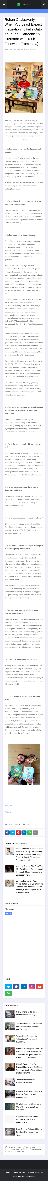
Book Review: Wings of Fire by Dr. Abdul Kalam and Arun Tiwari (29, 1132)
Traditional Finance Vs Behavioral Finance (25, 1081)
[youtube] (39, 986)
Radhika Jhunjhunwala (14, 49)
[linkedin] (24, 986)
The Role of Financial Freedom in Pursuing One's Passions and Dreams (29, 1026)
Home (8, 1172)
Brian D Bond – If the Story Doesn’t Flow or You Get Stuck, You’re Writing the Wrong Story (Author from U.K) (29, 1068)
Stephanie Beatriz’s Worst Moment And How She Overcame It (27, 1119)
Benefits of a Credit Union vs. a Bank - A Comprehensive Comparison (29, 1094)
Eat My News (30, 1177)
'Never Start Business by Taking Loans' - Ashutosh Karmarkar (26, 1039)
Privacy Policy (19, 1172)
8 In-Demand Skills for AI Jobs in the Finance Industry (29, 1013)
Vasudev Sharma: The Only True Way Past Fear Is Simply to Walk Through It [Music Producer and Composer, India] (29, 870)
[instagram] (32, 986)
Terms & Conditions (35, 1172)
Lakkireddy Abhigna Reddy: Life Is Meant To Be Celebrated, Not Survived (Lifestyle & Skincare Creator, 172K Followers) (29, 1053)
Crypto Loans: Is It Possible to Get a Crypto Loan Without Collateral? (28, 1107)
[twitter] (8, 986)
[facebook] (16, 986)
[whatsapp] (8, 993)
